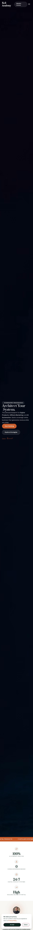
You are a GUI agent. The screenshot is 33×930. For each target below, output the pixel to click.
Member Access (18, 4)
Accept (12, 924)
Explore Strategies (11, 432)
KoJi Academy (6, 4)
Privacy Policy (12, 920)
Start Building (9, 426)
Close (25, 924)
